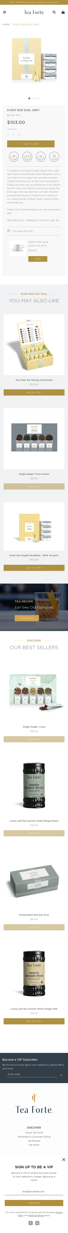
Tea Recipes (34, 1141)
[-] (8, 134)
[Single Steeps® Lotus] (34, 691)
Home (5, 24)
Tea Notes (34, 1145)
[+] (19, 134)
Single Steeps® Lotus (34, 727)
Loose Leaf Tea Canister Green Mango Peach (34, 821)
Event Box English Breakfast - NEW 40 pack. (34, 555)
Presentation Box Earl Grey (34, 915)
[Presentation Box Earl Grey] (34, 879)
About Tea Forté (34, 1132)
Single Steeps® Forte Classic (34, 474)
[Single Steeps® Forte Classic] (34, 438)
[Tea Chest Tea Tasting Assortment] (34, 344)
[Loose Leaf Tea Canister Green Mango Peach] (34, 785)
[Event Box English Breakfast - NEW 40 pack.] (34, 526)
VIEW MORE (26, 618)
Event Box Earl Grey (26, 24)
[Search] (54, 12)
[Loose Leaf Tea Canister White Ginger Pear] (34, 973)
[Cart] (63, 12)
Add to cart (34, 392)
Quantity (12, 129)
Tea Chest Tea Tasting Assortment (34, 380)
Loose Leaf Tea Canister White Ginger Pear (34, 1009)
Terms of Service (36, 1215)
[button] (29, 98)
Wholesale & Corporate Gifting (34, 1136)
